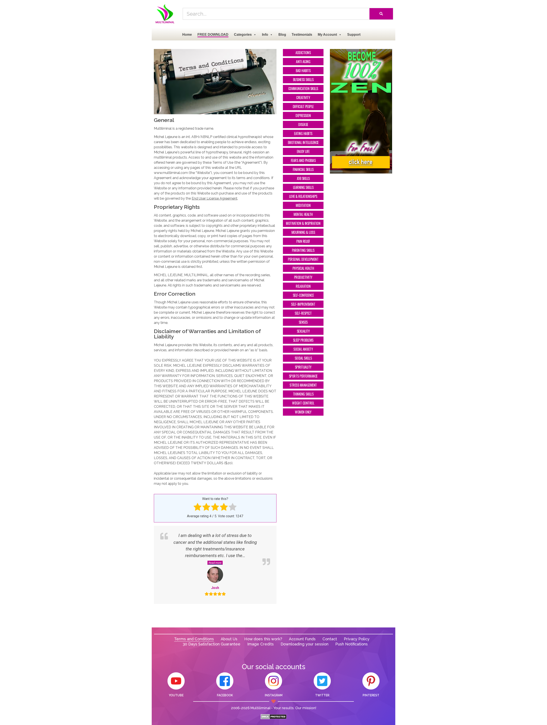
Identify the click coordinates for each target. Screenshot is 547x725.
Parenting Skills (303, 250)
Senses (303, 322)
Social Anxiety (303, 349)
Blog (282, 34)
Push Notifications (351, 644)
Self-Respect (303, 313)
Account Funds (302, 639)
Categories (243, 34)
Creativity (303, 97)
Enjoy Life (303, 151)
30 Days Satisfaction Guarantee (211, 644)
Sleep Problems (303, 340)
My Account (327, 34)
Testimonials (302, 34)
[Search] (381, 13)
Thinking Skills (303, 394)
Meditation (303, 205)
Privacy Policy (356, 639)
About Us (229, 639)
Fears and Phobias (303, 160)
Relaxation (303, 286)
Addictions (303, 52)
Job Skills (303, 178)
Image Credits (260, 644)
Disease (303, 124)
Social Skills (303, 358)
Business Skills (303, 79)
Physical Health (303, 268)
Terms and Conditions (194, 639)
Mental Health (303, 214)
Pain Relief (303, 241)
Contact (329, 639)
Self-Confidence (303, 295)
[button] (215, 562)
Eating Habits (303, 133)
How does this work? (263, 639)
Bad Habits (303, 70)
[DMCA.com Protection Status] (274, 718)
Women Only (303, 412)
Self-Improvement (303, 304)
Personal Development (303, 259)
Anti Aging (303, 61)
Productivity (303, 277)
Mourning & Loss (303, 232)
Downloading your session (304, 644)
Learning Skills (303, 187)
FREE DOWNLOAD (212, 34)
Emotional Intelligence (303, 142)
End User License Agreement (214, 198)
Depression (303, 115)
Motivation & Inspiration (303, 223)
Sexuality (303, 331)
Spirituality (303, 367)
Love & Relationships (303, 196)
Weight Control (303, 403)
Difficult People (303, 106)
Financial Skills (303, 169)
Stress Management (303, 385)
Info (265, 34)
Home (187, 34)
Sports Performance (303, 376)
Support (353, 34)
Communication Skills (303, 88)
